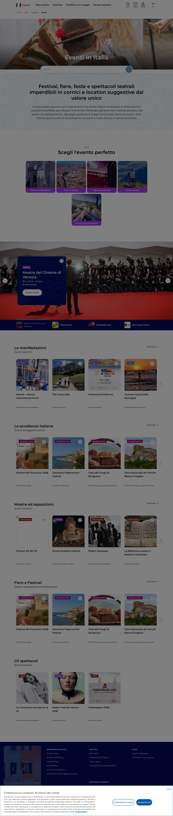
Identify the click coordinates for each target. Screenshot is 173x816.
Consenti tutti (144, 802)
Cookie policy (81, 812)
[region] (86, 801)
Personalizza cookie (123, 802)
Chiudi (169, 789)
